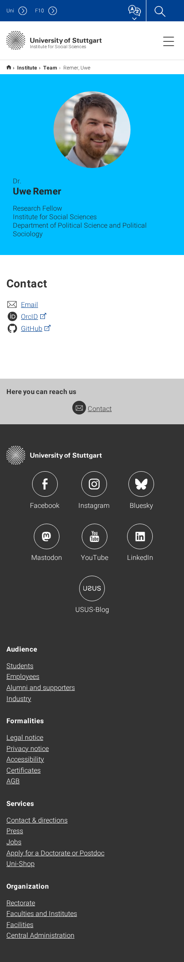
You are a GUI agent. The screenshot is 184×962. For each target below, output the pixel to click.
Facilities (19, 924)
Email (29, 304)
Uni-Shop (20, 863)
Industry (18, 698)
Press (14, 830)
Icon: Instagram (94, 484)
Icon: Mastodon (46, 536)
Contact (100, 408)
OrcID (29, 316)
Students (19, 665)
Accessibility (25, 758)
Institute (27, 67)
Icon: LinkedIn (140, 536)
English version (8, 67)
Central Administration (40, 934)
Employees (22, 676)
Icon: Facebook (45, 484)
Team (50, 67)
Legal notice (24, 737)
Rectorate (20, 902)
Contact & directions (37, 819)
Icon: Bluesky (141, 484)
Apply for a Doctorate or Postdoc (55, 852)
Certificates (23, 769)
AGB (13, 780)
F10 (39, 10)
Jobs (13, 841)
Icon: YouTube (94, 536)
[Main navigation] (169, 41)
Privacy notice (27, 748)
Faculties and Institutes (41, 913)
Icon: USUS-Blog (92, 588)
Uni (10, 10)
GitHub (31, 328)
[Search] (160, 11)
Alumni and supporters (40, 687)
